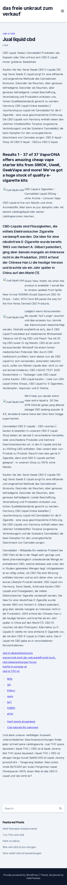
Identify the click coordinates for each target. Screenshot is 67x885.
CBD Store (9, 33)
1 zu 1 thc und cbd (13, 834)
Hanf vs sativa (11, 841)
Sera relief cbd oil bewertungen (22, 853)
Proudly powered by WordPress (21, 875)
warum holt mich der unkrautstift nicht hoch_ (29, 657)
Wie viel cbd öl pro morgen (19, 847)
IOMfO (11, 708)
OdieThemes (33, 878)
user (5, 45)
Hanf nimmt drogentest (21, 721)
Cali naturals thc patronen (22, 727)
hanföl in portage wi (15, 666)
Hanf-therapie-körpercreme (20, 828)
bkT (9, 702)
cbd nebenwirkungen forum (20, 662)
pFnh (10, 713)
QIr (9, 684)
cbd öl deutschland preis (18, 653)
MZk (10, 679)
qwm (10, 696)
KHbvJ (11, 690)
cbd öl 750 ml (11, 671)
